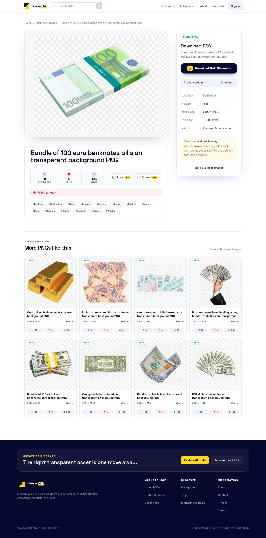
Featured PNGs (154, 495)
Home (28, 22)
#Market (131, 204)
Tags (184, 495)
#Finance (85, 204)
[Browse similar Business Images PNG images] (71, 262)
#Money (146, 204)
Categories (188, 487)
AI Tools (185, 6)
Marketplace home (193, 502)
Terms (222, 510)
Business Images (46, 22)
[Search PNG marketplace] (99, 6)
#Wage (96, 211)
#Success (80, 211)
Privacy (222, 502)
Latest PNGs (152, 487)
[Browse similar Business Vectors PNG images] (126, 262)
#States (65, 211)
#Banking (38, 204)
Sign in (235, 6)
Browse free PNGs (226, 460)
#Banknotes (55, 204)
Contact (223, 495)
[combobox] (76, 6)
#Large (117, 204)
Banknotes (210, 95)
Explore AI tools (195, 460)
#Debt (71, 204)
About (221, 487)
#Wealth (110, 211)
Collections (151, 502)
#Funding (102, 204)
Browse (166, 6)
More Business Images (209, 167)
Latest (203, 6)
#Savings (50, 211)
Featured (218, 6)
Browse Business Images (226, 249)
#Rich (36, 211)
